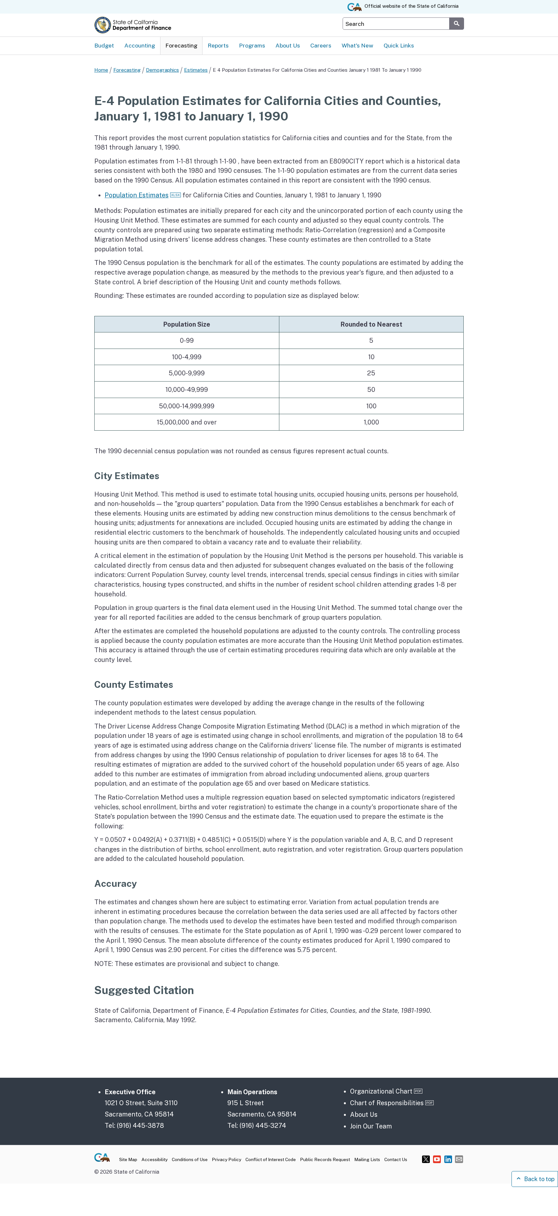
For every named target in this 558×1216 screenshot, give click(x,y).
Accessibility (154, 1159)
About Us (287, 45)
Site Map (128, 1159)
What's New (357, 45)
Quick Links (399, 45)
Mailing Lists (367, 1159)
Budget (104, 45)
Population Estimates (137, 195)
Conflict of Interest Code (270, 1159)
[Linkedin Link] (448, 1159)
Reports (218, 45)
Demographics (162, 70)
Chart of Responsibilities (387, 1102)
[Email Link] (459, 1159)
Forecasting (181, 45)
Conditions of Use (190, 1159)
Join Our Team (371, 1126)
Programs (252, 45)
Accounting (139, 45)
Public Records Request (325, 1159)
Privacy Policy (226, 1159)
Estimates (196, 70)
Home (101, 70)
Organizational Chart (381, 1091)
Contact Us (395, 1159)
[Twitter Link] (426, 1159)
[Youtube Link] (437, 1159)
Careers (320, 45)
